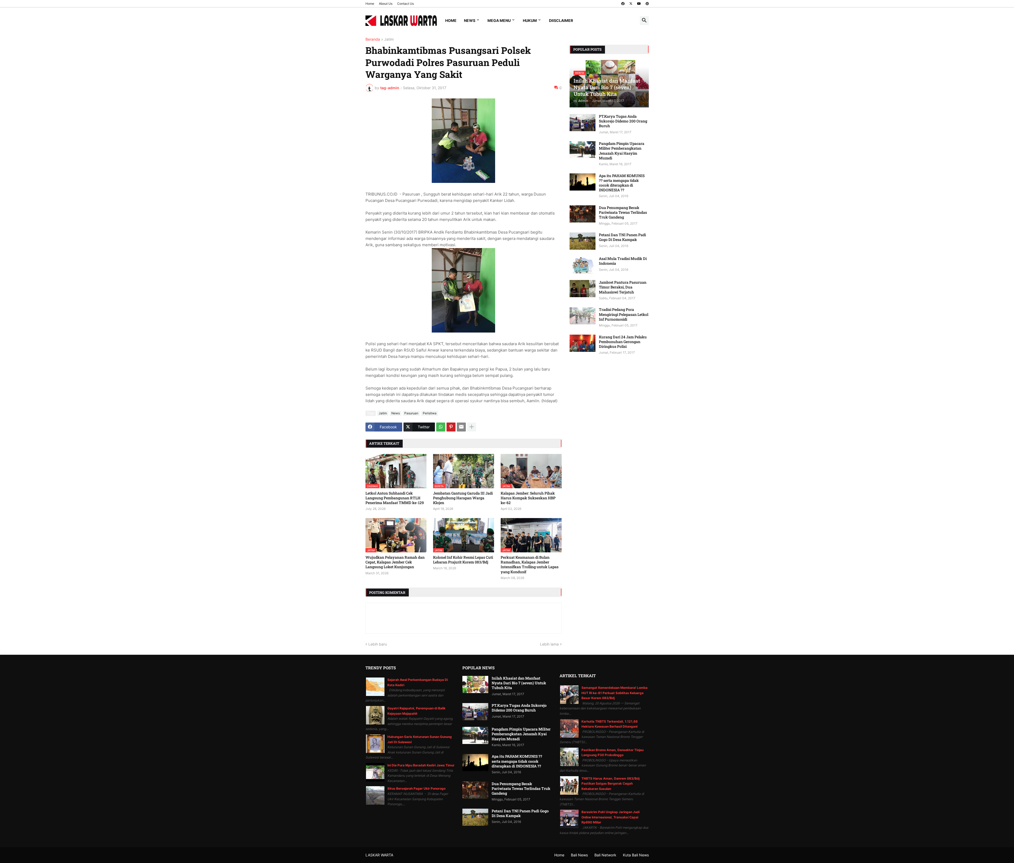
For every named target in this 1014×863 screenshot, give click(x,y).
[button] (644, 20)
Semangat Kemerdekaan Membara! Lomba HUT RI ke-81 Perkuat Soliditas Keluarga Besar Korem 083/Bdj (614, 693)
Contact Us (405, 4)
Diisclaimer (561, 20)
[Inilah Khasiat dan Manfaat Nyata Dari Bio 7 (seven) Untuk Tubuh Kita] (475, 684)
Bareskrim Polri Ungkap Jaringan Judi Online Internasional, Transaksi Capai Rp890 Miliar (610, 817)
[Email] (461, 427)
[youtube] (639, 3)
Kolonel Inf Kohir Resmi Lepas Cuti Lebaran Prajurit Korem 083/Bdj (463, 560)
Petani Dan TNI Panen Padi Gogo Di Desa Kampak (622, 237)
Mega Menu (499, 20)
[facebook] (623, 3)
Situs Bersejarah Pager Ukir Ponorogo (416, 788)
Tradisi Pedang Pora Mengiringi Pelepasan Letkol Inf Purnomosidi (623, 314)
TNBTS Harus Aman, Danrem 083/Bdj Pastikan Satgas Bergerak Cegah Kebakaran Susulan (610, 783)
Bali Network (605, 855)
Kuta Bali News (636, 855)
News (469, 20)
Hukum (530, 20)
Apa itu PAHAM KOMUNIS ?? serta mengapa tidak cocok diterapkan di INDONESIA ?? (622, 183)
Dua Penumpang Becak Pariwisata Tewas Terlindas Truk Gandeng (623, 212)
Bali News (579, 855)
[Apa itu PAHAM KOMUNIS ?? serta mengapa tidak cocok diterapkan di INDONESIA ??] (582, 182)
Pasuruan (411, 413)
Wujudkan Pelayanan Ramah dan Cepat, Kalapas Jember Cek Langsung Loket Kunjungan (395, 562)
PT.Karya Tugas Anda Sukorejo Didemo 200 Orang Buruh (623, 121)
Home (369, 4)
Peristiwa (429, 413)
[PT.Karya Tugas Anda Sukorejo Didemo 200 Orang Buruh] (582, 122)
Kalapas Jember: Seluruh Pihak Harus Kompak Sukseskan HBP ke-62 (528, 498)
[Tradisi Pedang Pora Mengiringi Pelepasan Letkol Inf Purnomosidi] (582, 315)
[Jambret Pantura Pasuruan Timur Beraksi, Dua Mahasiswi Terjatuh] (582, 288)
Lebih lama (549, 644)
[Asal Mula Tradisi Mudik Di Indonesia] (582, 264)
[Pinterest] (451, 427)
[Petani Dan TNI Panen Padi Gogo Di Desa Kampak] (582, 241)
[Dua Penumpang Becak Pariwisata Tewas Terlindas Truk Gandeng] (582, 213)
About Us (385, 4)
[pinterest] (647, 3)
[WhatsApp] (440, 427)
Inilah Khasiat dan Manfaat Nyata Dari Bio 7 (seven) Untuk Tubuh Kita (519, 683)
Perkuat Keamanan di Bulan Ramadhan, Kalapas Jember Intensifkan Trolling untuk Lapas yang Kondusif (529, 564)
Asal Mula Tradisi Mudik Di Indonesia (623, 261)
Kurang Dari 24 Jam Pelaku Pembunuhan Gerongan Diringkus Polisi (623, 342)
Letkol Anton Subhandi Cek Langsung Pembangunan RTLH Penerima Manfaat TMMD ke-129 (394, 498)
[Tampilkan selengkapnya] (471, 427)
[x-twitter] (630, 3)
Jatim (389, 39)
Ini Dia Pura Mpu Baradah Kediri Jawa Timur (420, 765)
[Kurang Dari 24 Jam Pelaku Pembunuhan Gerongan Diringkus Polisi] (582, 343)
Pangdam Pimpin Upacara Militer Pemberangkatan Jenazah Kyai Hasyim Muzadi (621, 150)
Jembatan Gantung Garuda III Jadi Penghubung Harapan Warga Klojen (463, 498)
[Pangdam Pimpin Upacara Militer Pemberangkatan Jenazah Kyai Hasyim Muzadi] (582, 149)
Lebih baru (377, 644)
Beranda (372, 39)
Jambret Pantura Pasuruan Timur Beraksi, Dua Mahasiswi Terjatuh (622, 287)
